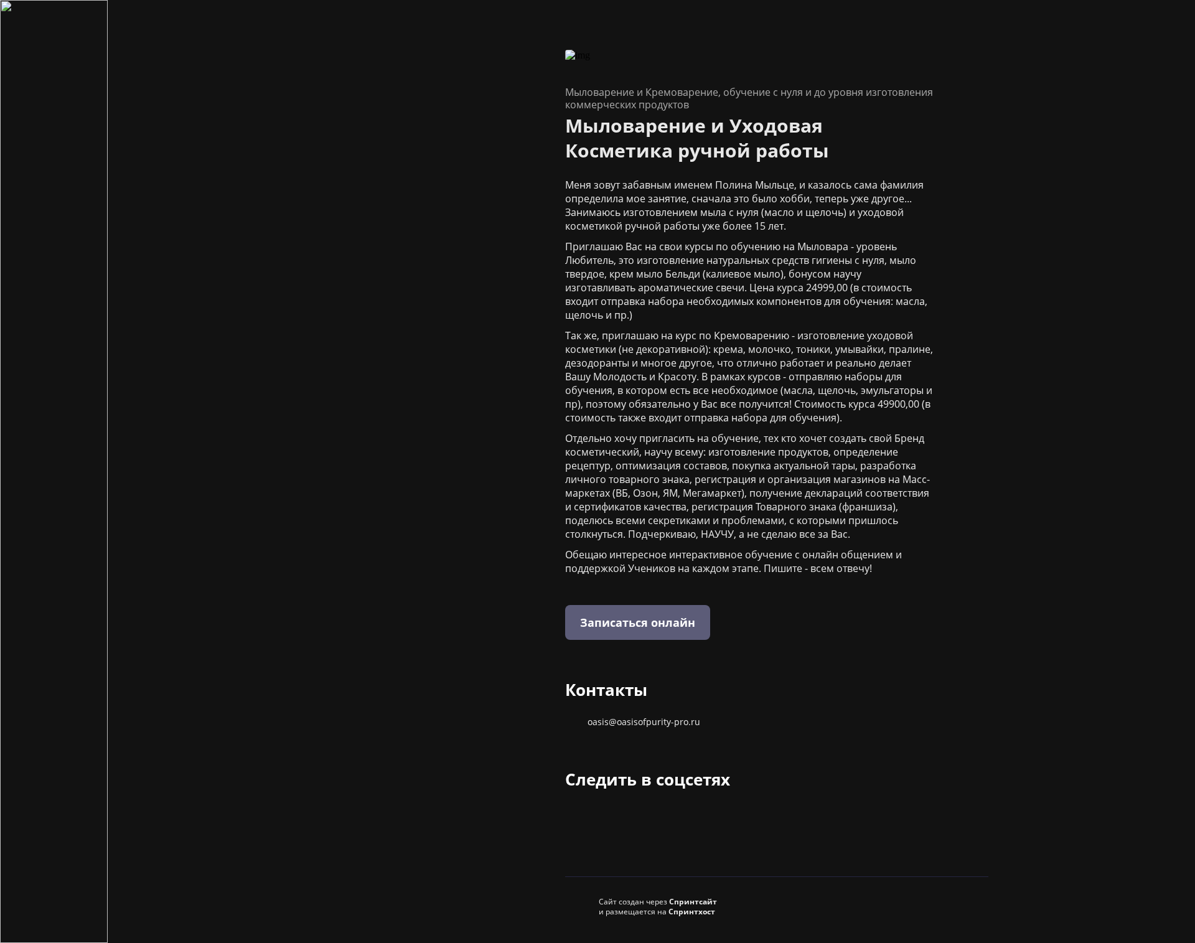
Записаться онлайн (637, 622)
